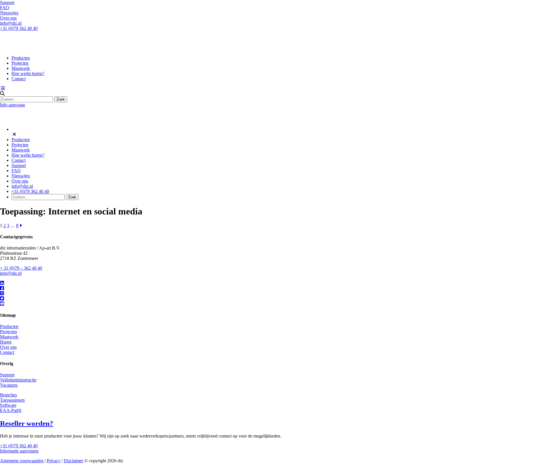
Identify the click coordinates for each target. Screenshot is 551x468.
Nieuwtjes (9, 12)
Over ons (8, 18)
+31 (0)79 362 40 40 (19, 28)
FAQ (4, 7)
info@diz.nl (11, 23)
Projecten (19, 63)
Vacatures (9, 385)
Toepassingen (12, 400)
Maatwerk (20, 68)
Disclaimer (73, 460)
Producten (20, 57)
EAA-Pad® (11, 410)
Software (8, 405)
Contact (18, 78)
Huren (5, 342)
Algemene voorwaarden (22, 460)
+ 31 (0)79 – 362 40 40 (21, 268)
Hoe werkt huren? (27, 73)
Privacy (54, 460)
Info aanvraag (12, 104)
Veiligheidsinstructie (18, 379)
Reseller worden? (26, 423)
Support (7, 2)
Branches (8, 394)
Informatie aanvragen (19, 450)
